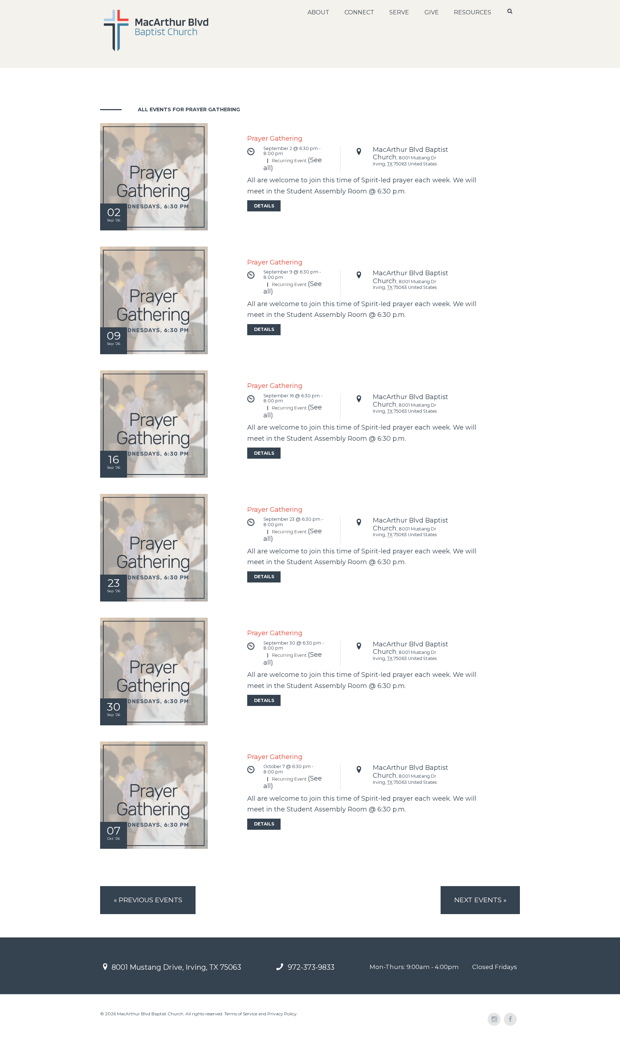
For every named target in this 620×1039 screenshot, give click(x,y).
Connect (359, 12)
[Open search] (510, 11)
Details (264, 206)
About (318, 12)
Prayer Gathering (274, 138)
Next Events (480, 900)
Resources (472, 12)
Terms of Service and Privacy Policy (260, 1013)
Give (431, 12)
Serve (399, 12)
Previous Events (148, 900)
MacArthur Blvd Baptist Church (410, 154)
